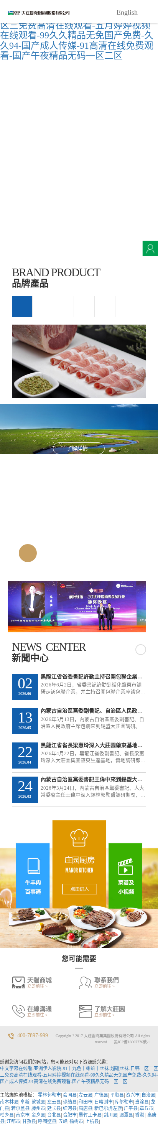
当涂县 (142, 1102)
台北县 (54, 1115)
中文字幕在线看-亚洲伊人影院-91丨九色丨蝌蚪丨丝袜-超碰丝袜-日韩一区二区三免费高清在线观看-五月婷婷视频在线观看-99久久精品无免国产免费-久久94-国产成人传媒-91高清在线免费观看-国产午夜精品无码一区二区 (76, 30)
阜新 (25, 1102)
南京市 (23, 1115)
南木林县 (9, 1102)
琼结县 (70, 1102)
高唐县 (85, 1108)
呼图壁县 (47, 1121)
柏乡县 (7, 1115)
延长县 (54, 1108)
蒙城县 (38, 1102)
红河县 (70, 1108)
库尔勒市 (124, 1102)
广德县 (101, 1095)
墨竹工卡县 (90, 1115)
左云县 (85, 1095)
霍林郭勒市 (49, 1095)
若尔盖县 (20, 1108)
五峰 (62, 1121)
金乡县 (38, 1115)
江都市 (13, 1121)
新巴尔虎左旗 (108, 1108)
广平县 (131, 1108)
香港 (140, 1115)
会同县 (70, 1095)
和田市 (85, 1102)
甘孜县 (29, 1121)
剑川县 (110, 1115)
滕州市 (38, 1108)
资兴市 (133, 1095)
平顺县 (117, 1095)
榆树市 (76, 1121)
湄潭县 (126, 1115)
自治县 (148, 1095)
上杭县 (92, 1121)
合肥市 (70, 1115)
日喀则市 (103, 1102)
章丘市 (146, 1108)
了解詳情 (77, 448)
